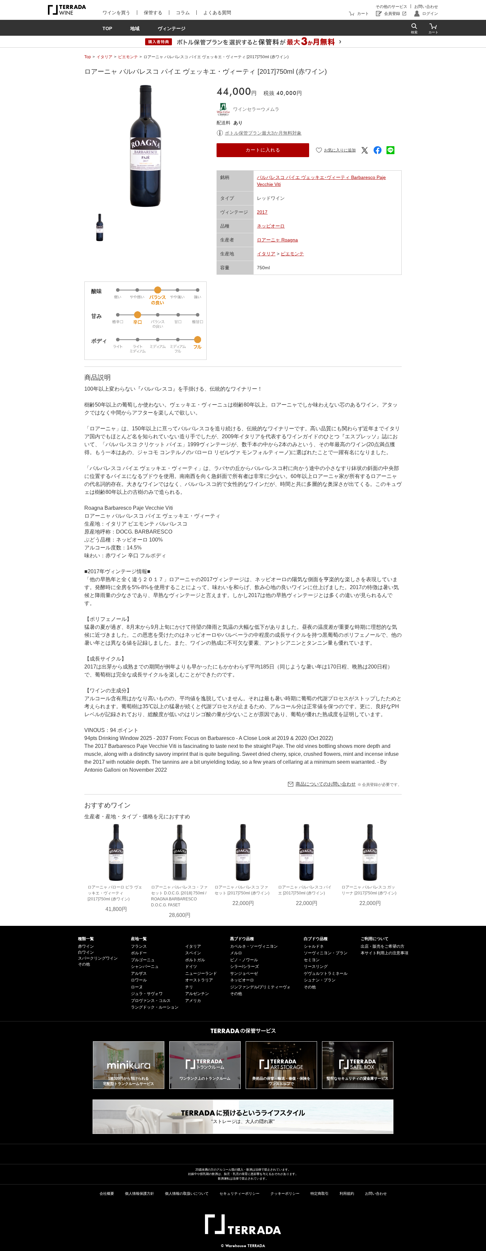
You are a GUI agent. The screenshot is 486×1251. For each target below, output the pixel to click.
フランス (139, 946)
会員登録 (392, 13)
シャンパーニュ (145, 966)
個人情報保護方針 (139, 1193)
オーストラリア (199, 980)
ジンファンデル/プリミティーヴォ (260, 987)
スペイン (193, 953)
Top (87, 57)
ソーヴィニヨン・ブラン (325, 953)
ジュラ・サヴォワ (147, 993)
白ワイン (86, 952)
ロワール (139, 980)
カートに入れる (263, 149)
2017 (262, 212)
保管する (153, 12)
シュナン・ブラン (320, 980)
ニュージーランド (201, 973)
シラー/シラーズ (244, 966)
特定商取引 (319, 1193)
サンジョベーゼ (244, 973)
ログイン (430, 13)
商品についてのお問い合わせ (326, 784)
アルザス (139, 973)
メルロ (236, 953)
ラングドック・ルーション (155, 1007)
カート (363, 13)
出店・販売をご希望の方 (382, 946)
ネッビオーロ (271, 226)
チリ (189, 987)
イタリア (104, 57)
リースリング (316, 966)
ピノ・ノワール (244, 960)
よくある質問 (217, 12)
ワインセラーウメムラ (256, 109)
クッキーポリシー (285, 1193)
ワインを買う (116, 12)
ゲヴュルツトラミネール (325, 973)
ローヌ (137, 987)
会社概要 (107, 1193)
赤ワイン (86, 946)
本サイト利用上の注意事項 (384, 953)
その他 (84, 964)
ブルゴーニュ (143, 960)
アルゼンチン (197, 993)
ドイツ (191, 966)
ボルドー (139, 953)
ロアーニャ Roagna (277, 239)
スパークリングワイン (98, 958)
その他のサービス (391, 6)
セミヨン (312, 960)
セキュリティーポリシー (240, 1193)
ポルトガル (195, 960)
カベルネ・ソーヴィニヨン (254, 946)
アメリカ (193, 1000)
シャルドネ (314, 946)
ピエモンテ (128, 57)
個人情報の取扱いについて (187, 1193)
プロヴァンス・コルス (151, 1000)
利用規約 (347, 1193)
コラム (183, 12)
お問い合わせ (426, 6)
